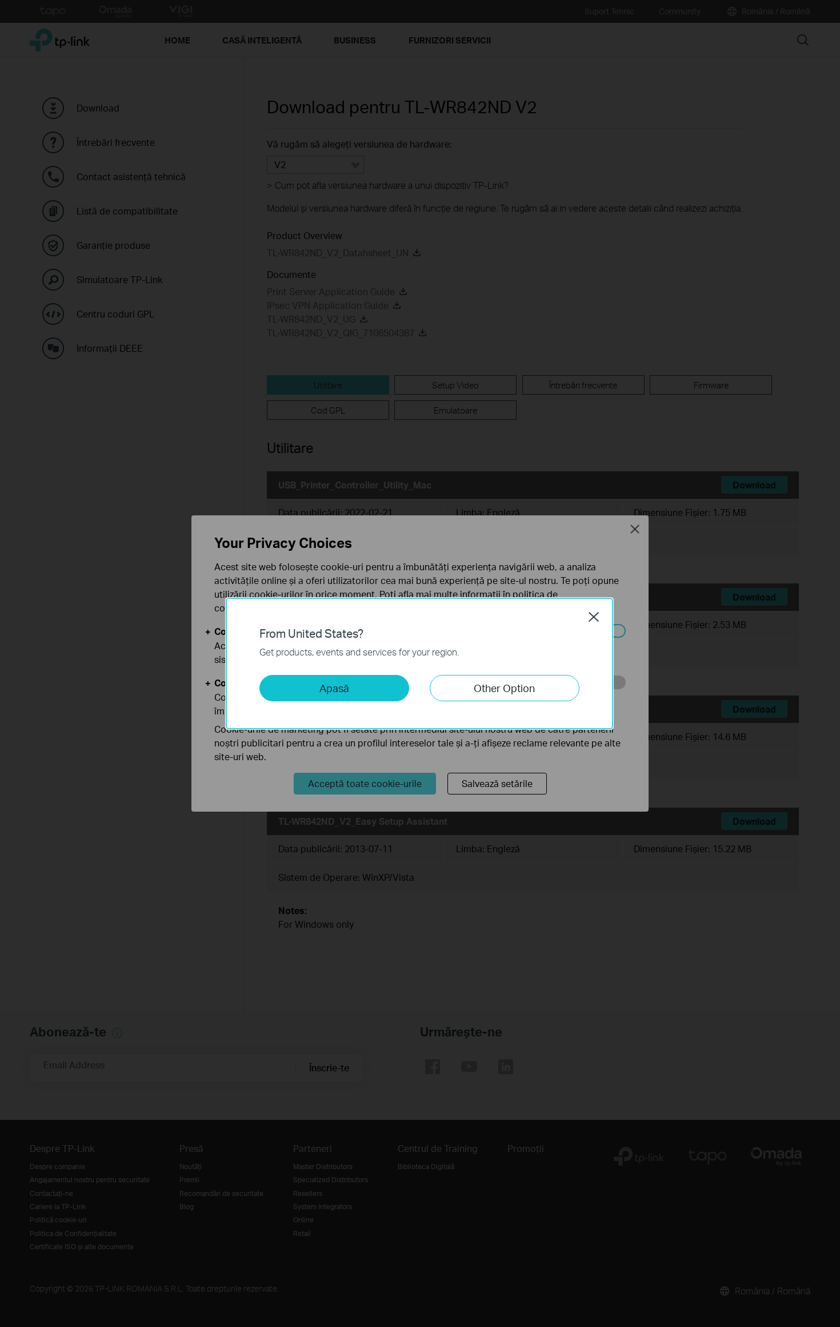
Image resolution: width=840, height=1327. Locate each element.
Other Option (504, 687)
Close (593, 616)
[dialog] (420, 663)
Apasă (334, 687)
